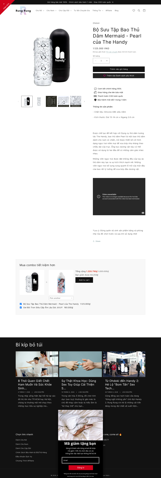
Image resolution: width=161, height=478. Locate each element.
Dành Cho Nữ (21, 440)
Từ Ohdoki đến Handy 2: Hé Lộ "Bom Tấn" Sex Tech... (122, 384)
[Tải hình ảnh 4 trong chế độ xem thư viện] (63, 101)
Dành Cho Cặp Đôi (23, 448)
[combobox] (61, 298)
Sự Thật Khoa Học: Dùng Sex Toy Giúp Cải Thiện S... (79, 384)
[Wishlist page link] (134, 10)
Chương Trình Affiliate (25, 461)
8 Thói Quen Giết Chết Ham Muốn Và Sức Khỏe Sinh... (35, 384)
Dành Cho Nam (22, 444)
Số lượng (96, 56)
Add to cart (84, 280)
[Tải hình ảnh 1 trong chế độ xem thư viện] (26, 101)
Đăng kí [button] (80, 467)
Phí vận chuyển (112, 52)
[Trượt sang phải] (84, 101)
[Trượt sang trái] (18, 101)
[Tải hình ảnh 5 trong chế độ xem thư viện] (75, 101)
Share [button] (98, 241)
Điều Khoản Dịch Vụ (24, 457)
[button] (39, 10)
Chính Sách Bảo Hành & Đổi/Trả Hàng (31, 452)
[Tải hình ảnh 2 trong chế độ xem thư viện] (39, 101)
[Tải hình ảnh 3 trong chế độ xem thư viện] (51, 101)
